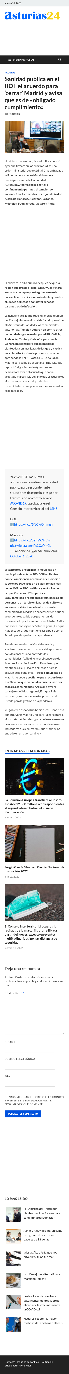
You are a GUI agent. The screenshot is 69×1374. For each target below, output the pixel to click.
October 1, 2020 (21, 556)
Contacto (10, 1361)
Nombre (10, 1041)
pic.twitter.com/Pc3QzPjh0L (30, 545)
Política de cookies (28, 1361)
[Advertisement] (35, 40)
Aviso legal (25, 1365)
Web (7, 1075)
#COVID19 (18, 503)
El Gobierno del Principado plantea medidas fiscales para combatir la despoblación (42, 1213)
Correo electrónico (20, 1058)
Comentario (14, 993)
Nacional (10, 72)
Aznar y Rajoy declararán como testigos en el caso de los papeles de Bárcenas (43, 1235)
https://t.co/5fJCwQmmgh (33, 524)
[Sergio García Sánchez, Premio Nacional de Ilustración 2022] (34, 845)
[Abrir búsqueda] (60, 59)
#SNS (53, 509)
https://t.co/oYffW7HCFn (32, 540)
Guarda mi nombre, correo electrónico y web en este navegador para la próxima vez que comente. (34, 1101)
